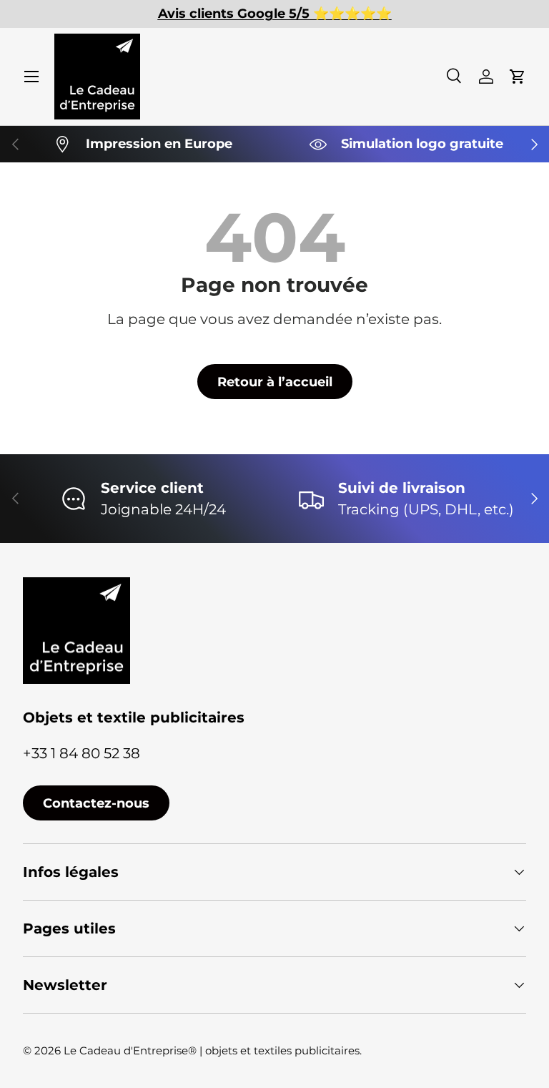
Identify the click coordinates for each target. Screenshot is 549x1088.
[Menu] (31, 76)
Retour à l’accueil (274, 381)
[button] (517, 76)
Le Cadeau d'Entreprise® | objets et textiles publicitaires (212, 1050)
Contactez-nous (96, 802)
